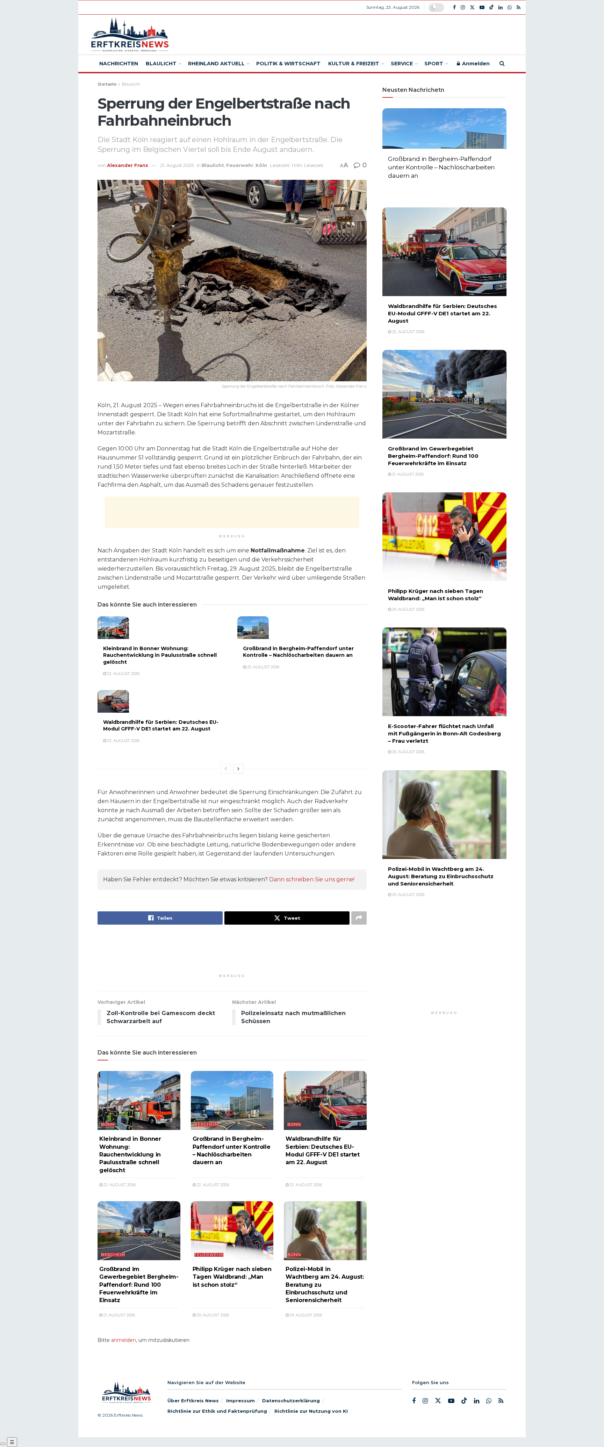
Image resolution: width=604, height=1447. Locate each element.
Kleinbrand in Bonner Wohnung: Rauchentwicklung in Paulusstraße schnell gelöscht (160, 655)
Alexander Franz (127, 165)
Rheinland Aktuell (216, 63)
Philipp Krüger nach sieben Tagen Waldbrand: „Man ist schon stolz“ (232, 1277)
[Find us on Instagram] (463, 7)
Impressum (240, 1400)
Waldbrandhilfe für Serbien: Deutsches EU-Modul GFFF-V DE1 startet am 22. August (160, 725)
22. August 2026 (122, 673)
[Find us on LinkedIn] (500, 7)
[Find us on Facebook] (454, 7)
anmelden (123, 1340)
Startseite (107, 84)
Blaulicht (161, 63)
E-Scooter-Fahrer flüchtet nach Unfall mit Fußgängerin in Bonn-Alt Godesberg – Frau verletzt (444, 733)
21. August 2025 (177, 165)
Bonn (108, 1124)
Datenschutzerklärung (291, 1400)
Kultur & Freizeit (353, 63)
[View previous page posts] (226, 769)
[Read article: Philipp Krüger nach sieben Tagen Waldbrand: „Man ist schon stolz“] (232, 1230)
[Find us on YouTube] (482, 7)
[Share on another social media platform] (359, 918)
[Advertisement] (353, 33)
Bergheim (206, 1124)
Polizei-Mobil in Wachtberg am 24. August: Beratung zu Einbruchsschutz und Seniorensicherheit (441, 876)
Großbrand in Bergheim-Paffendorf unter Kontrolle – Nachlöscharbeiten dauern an (298, 652)
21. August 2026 (118, 1315)
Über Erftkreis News (193, 1400)
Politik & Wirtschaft (288, 63)
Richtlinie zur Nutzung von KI (311, 1411)
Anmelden (475, 63)
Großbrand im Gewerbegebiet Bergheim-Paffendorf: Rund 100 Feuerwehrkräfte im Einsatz (139, 1285)
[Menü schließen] (3, 1444)
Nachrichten (118, 63)
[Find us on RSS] (518, 7)
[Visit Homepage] (129, 35)
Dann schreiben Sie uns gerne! (311, 879)
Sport (433, 63)
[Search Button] (502, 63)
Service (402, 63)
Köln (261, 165)
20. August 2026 (212, 1315)
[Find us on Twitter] (472, 7)
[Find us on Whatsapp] (510, 7)
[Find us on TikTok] (491, 7)
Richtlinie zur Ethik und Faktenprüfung (217, 1411)
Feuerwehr (239, 165)
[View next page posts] (238, 769)
